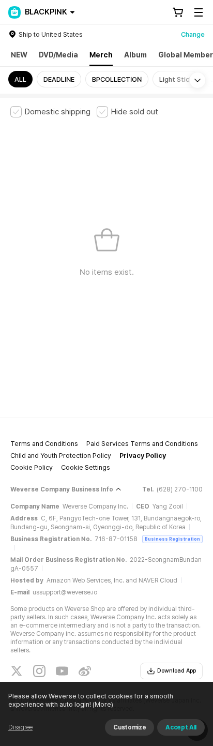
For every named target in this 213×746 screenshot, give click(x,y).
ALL (20, 79)
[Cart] (178, 12)
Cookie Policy (31, 467)
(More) (103, 704)
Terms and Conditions (44, 443)
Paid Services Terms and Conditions (142, 443)
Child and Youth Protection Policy (60, 455)
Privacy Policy (142, 455)
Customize (129, 727)
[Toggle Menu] (198, 12)
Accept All (180, 727)
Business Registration (172, 539)
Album (135, 55)
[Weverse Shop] (14, 12)
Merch (101, 55)
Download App (176, 670)
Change (193, 34)
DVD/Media (58, 55)
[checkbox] (50, 111)
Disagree (20, 727)
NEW (19, 55)
